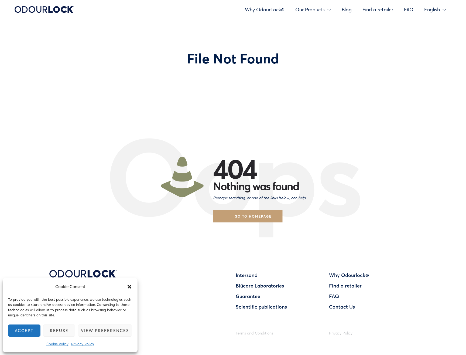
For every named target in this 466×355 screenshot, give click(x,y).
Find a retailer (377, 9)
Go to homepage (253, 216)
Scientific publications (261, 306)
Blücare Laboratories (260, 285)
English (432, 9)
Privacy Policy (82, 344)
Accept (24, 330)
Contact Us (342, 306)
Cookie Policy (57, 344)
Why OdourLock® (265, 9)
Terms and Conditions (254, 333)
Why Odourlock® (349, 275)
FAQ (408, 9)
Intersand (247, 275)
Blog (347, 9)
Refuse (59, 330)
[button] (129, 286)
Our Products (310, 9)
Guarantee (248, 296)
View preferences (105, 330)
